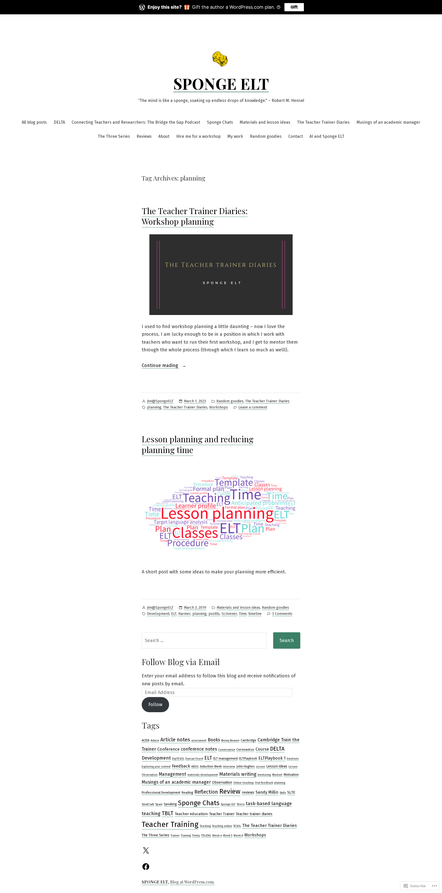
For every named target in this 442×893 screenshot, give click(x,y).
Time (243, 614)
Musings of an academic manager (388, 122)
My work (235, 136)
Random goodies (266, 136)
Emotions (293, 758)
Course (262, 749)
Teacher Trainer (222, 814)
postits (214, 614)
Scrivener (229, 614)
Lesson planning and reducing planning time (197, 444)
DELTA (59, 122)
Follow (155, 704)
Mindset (277, 774)
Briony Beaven (230, 740)
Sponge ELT (228, 804)
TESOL (237, 826)
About (163, 136)
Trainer (175, 835)
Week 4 (217, 835)
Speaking (170, 804)
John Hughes (245, 766)
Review (229, 791)
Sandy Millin (267, 792)
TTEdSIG (206, 835)
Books (214, 740)
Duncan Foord (194, 758)
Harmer (184, 614)
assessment (198, 740)
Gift (294, 7)
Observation (222, 782)
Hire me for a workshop (198, 136)
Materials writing (237, 774)
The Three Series (114, 136)
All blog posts (34, 122)
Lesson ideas (276, 766)
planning (154, 407)
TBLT (167, 813)
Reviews (144, 136)
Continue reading (160, 366)
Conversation (226, 749)
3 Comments (282, 614)
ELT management (225, 758)
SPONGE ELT (221, 83)
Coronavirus (245, 749)
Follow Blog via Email (181, 661)
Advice (155, 740)
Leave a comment (252, 408)
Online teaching (243, 782)
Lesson (260, 766)
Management (172, 774)
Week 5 (227, 835)
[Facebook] (146, 867)
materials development (202, 774)
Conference (168, 749)
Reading (187, 792)
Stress (241, 804)
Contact (295, 136)
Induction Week (211, 766)
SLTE (291, 792)
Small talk (148, 804)
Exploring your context (156, 766)
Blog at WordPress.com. (192, 882)
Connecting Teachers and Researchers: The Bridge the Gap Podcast (136, 122)
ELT (173, 614)
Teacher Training (170, 824)
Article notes (175, 740)
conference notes (199, 749)
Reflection (206, 792)
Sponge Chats (220, 122)
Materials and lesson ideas (265, 122)
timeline (255, 614)
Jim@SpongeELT (160, 401)
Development (158, 614)
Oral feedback (264, 782)
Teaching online (222, 826)
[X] (146, 851)
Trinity (196, 835)
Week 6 (238, 835)
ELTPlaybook (248, 758)
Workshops (218, 407)
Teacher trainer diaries (254, 814)
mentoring (264, 774)
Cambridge (248, 740)
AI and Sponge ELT (327, 136)
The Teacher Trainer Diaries (323, 122)
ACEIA (145, 740)
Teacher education (191, 814)
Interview (229, 766)
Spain (158, 804)
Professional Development (161, 792)
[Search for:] (204, 640)
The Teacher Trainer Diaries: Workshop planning (195, 216)
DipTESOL (178, 758)
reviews (248, 792)
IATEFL (195, 766)
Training (186, 835)
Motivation (291, 774)
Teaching (205, 826)
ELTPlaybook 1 (271, 758)
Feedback (181, 766)
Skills (283, 792)
